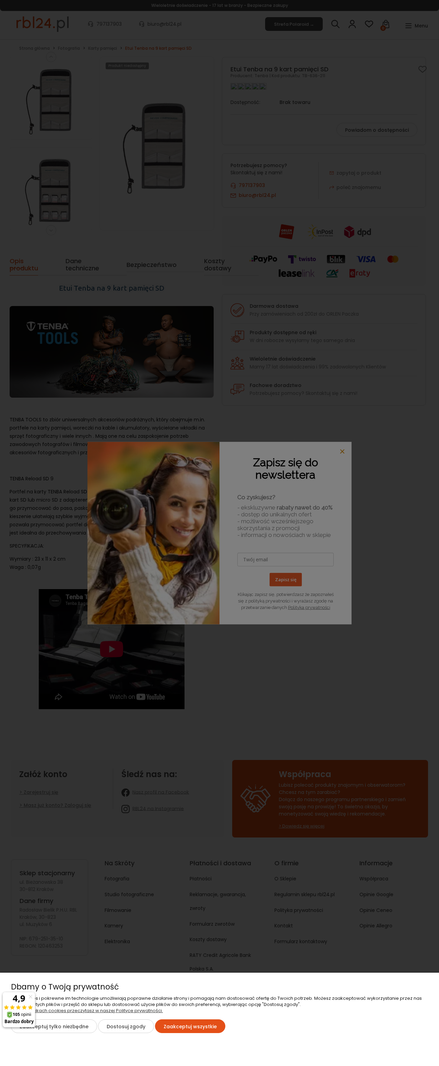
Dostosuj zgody (126, 1026)
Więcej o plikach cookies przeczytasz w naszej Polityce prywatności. (87, 1010)
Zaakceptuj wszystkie (190, 1026)
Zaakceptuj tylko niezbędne (54, 1026)
